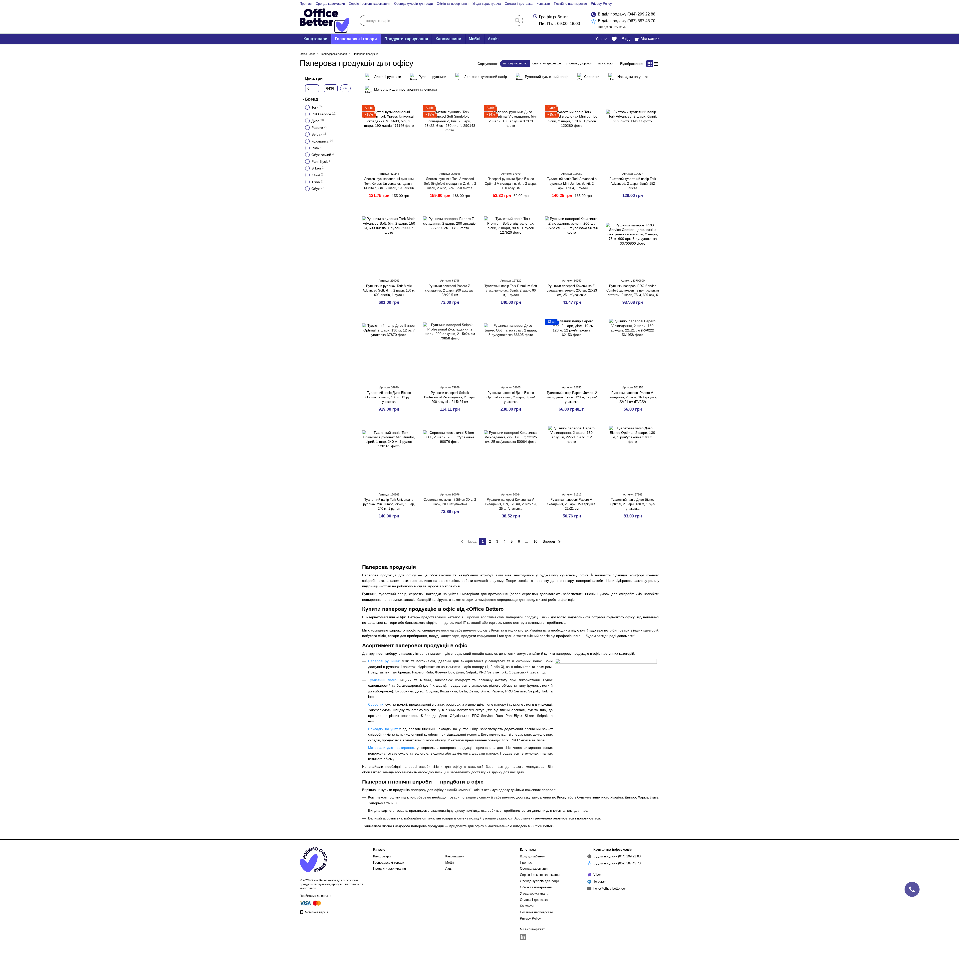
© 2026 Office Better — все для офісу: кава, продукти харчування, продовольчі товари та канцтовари (331, 884)
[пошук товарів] (517, 20)
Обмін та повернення (453, 3)
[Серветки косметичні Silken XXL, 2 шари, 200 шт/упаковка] (450, 457)
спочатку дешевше (546, 63)
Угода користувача (487, 3)
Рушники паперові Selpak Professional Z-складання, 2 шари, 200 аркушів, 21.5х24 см (450, 397)
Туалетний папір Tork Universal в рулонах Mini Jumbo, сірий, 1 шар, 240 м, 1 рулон (389, 504)
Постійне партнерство (570, 3)
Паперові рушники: (385, 661)
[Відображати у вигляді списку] (656, 63)
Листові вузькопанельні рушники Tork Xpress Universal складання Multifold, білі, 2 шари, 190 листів (389, 183)
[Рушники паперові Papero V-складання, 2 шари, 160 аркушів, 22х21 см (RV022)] (632, 350)
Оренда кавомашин (330, 3)
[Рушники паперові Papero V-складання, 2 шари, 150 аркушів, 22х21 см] (571, 457)
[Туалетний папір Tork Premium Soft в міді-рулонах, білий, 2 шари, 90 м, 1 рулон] (510, 243)
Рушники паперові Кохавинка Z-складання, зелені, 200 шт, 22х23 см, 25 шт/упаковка (572, 290)
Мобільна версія (316, 912)
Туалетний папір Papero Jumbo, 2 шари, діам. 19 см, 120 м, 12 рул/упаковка (571, 397)
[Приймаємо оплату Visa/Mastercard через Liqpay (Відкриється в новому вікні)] (311, 903)
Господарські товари (356, 39)
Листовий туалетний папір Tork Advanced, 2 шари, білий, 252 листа (632, 183)
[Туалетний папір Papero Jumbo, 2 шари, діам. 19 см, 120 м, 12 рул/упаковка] (571, 350)
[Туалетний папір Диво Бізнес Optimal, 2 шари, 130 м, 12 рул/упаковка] (389, 350)
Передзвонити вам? (612, 27)
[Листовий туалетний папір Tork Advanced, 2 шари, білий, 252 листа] (632, 136)
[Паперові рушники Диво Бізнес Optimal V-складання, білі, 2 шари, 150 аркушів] (510, 136)
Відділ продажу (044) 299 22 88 (626, 14)
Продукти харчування (406, 39)
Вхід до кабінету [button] (532, 856)
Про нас (306, 3)
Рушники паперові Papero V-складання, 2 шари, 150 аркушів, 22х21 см (571, 504)
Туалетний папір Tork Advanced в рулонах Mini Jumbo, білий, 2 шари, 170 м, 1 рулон (572, 183)
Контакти (543, 3)
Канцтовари (315, 39)
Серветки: (376, 704)
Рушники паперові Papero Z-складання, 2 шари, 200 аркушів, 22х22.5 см (450, 290)
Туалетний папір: (383, 680)
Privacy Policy (601, 3)
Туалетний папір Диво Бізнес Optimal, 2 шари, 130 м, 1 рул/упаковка (632, 504)
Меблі (474, 39)
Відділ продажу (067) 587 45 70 (626, 21)
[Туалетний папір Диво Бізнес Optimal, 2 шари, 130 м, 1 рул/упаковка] (632, 457)
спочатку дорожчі (579, 63)
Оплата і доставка (518, 3)
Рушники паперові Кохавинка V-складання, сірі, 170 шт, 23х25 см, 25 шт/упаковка (511, 504)
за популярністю (514, 63)
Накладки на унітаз (384, 729)
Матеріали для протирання (391, 748)
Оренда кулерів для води (413, 3)
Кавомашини (448, 39)
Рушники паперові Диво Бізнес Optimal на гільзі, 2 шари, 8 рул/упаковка (510, 397)
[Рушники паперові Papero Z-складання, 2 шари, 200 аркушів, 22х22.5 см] (450, 243)
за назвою (605, 63)
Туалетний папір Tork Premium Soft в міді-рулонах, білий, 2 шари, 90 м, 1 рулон (510, 290)
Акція (493, 39)
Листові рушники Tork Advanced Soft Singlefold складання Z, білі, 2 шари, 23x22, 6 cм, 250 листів (450, 183)
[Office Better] (313, 859)
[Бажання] (614, 38)
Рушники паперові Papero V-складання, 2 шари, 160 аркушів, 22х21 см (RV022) (632, 397)
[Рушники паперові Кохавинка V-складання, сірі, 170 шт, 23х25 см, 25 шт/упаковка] (510, 457)
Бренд (311, 99)
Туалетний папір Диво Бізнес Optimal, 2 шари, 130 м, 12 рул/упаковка (389, 397)
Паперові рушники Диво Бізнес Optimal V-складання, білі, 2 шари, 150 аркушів (511, 183)
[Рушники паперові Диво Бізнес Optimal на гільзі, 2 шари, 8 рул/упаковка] (510, 350)
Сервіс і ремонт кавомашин (369, 3)
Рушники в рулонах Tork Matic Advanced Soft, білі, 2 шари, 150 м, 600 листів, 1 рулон (389, 290)
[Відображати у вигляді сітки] (649, 63)
